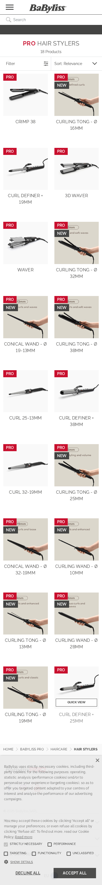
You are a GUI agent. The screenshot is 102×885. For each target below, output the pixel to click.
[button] (51, 861)
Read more (23, 837)
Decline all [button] (28, 873)
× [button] (97, 761)
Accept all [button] (74, 873)
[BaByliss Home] (48, 8)
